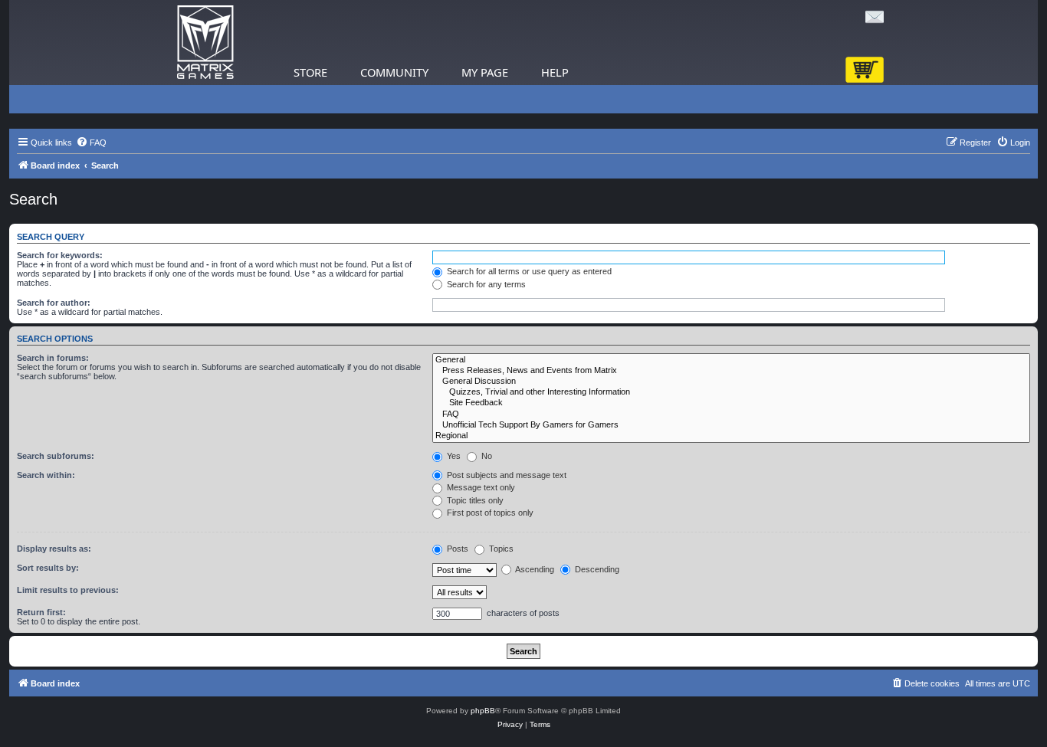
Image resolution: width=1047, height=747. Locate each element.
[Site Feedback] (731, 403)
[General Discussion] (731, 381)
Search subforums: (55, 455)
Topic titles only (474, 500)
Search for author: (53, 302)
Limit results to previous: (68, 590)
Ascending (534, 569)
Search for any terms (485, 284)
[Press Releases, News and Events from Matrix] (731, 370)
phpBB (483, 710)
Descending (596, 569)
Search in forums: (53, 357)
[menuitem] (91, 142)
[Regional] (731, 436)
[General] (731, 360)
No (485, 455)
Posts (456, 548)
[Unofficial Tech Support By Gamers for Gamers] (731, 425)
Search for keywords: (60, 255)
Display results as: (54, 548)
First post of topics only (489, 512)
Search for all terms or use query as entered (528, 271)
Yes (453, 455)
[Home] (205, 42)
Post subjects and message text (505, 475)
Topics (500, 548)
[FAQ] (731, 414)
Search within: (46, 475)
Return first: (41, 612)
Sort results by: (48, 567)
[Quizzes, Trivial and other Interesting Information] (731, 392)
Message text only (480, 487)
